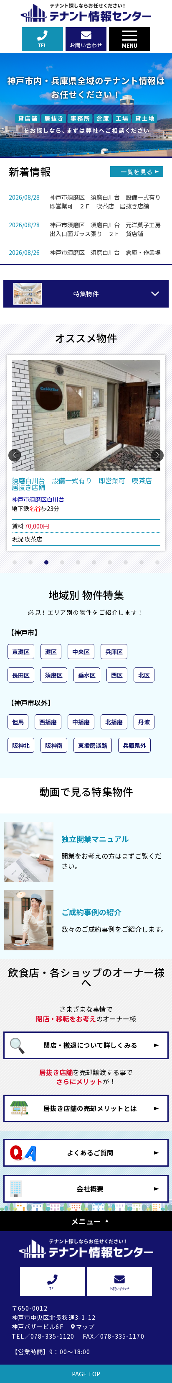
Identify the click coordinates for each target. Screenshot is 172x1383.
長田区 (21, 675)
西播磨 (48, 722)
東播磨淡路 (92, 745)
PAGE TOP (86, 1374)
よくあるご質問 (90, 1152)
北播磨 (114, 722)
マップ (85, 1326)
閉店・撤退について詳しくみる (90, 1045)
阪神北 (21, 745)
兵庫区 (114, 651)
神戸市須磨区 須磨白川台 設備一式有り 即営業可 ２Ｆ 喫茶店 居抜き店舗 (108, 201)
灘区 (51, 651)
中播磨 (81, 722)
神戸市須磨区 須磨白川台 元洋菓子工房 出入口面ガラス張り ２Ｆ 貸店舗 (108, 229)
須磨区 (54, 675)
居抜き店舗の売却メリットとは (90, 1108)
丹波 (144, 722)
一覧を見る (137, 171)
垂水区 (87, 675)
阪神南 (54, 745)
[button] (15, 562)
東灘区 (21, 651)
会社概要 (90, 1188)
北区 (144, 675)
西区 (117, 675)
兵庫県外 (134, 745)
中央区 (81, 651)
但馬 (18, 722)
